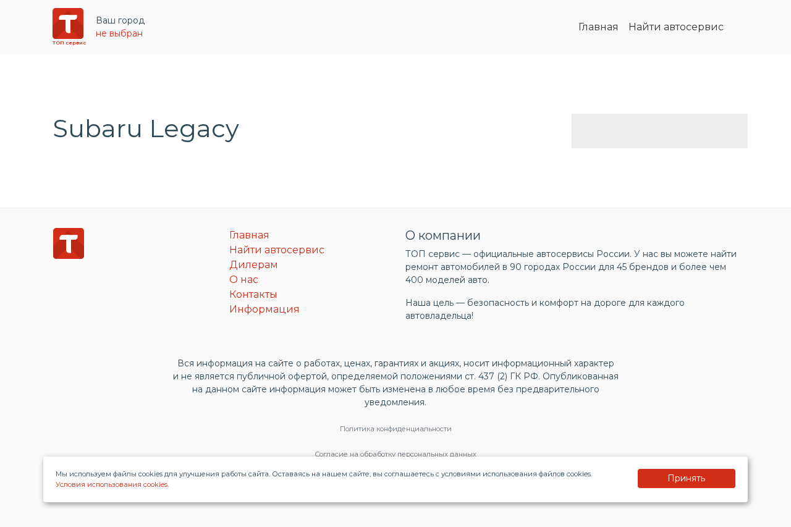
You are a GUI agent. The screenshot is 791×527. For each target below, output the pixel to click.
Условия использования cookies (111, 484)
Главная (598, 27)
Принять (686, 478)
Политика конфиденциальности (396, 428)
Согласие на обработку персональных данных (395, 454)
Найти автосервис (676, 27)
